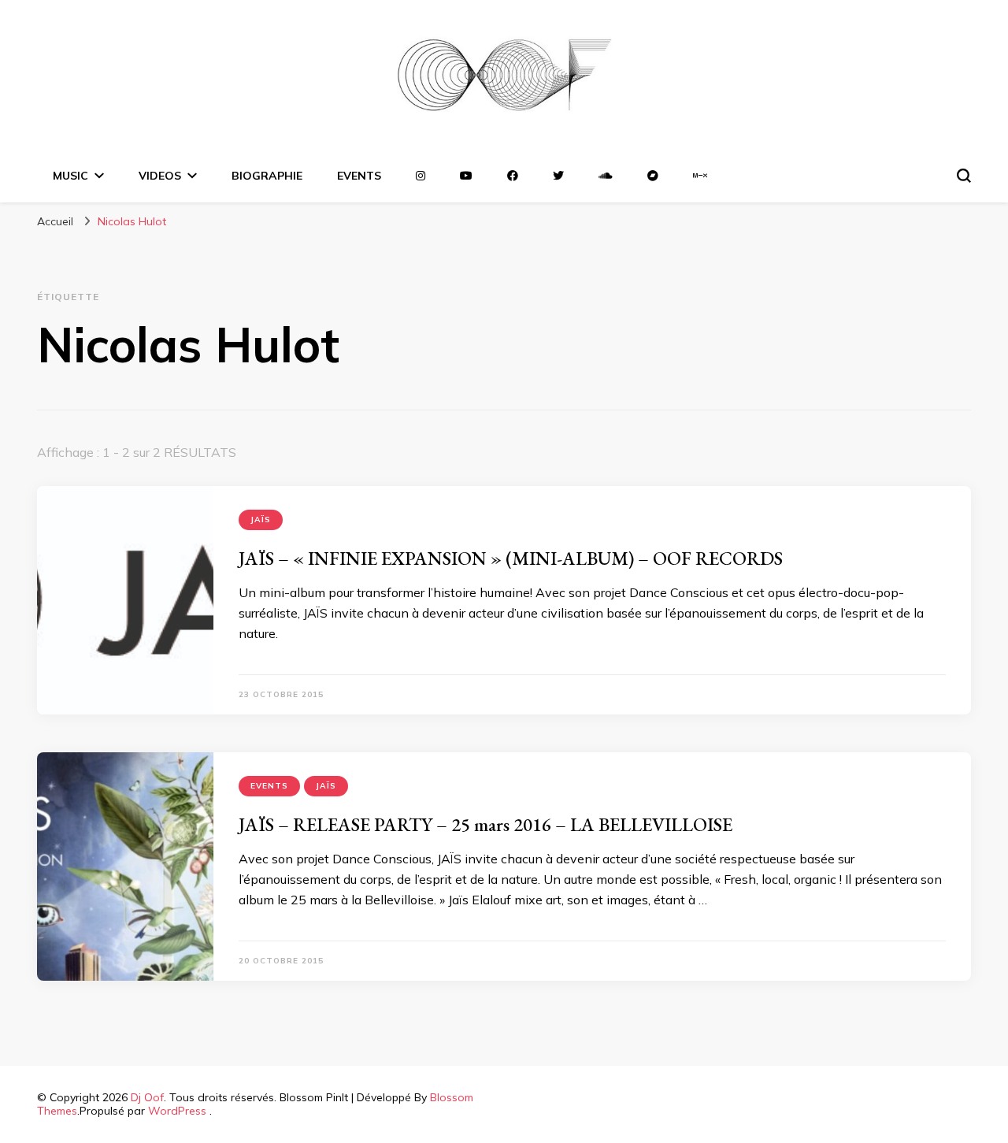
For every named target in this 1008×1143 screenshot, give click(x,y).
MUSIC (70, 176)
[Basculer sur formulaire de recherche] (964, 176)
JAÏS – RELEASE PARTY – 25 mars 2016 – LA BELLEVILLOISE (485, 824)
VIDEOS (160, 176)
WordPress (177, 1111)
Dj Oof (147, 1097)
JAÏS (260, 519)
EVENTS (359, 176)
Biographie (267, 176)
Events (269, 786)
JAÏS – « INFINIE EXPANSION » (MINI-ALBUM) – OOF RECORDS (511, 558)
